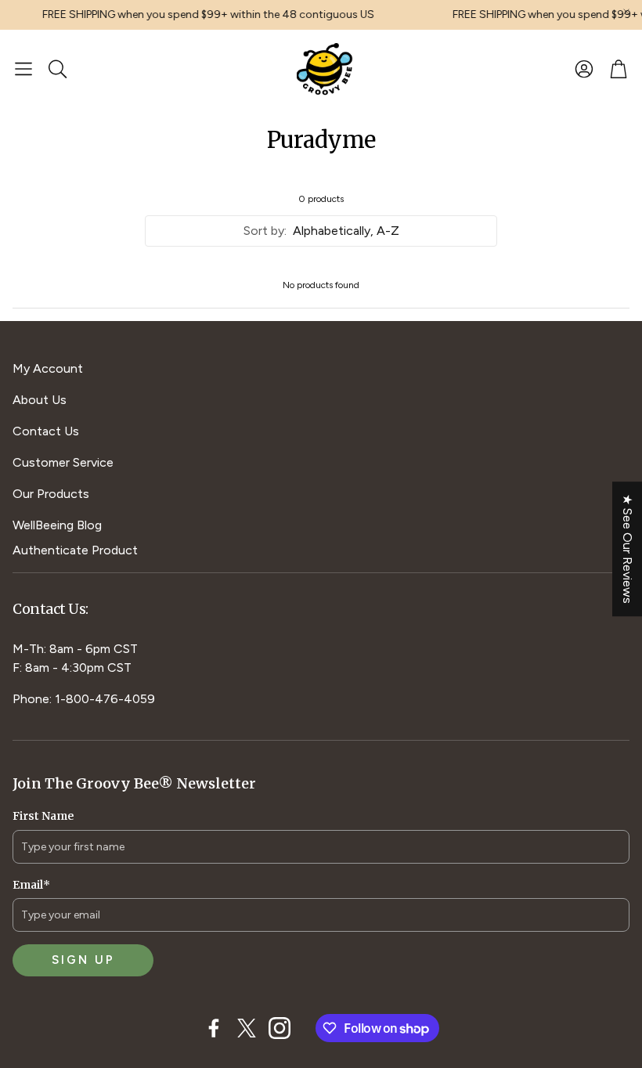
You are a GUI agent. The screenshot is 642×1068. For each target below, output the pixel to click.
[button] (23, 69)
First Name (43, 816)
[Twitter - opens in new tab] (246, 1028)
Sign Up (83, 960)
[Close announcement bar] (626, 11)
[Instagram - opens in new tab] (279, 1028)
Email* (31, 885)
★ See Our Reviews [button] (627, 549)
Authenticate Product (75, 550)
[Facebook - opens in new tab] (214, 1028)
